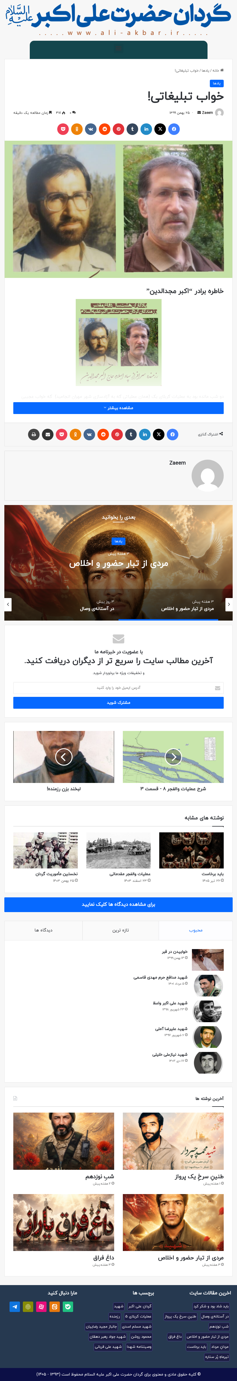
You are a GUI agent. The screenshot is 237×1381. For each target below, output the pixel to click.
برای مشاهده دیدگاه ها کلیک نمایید (118, 904)
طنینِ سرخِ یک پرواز (199, 1177)
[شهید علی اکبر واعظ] (208, 1011)
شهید (118, 1306)
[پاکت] (63, 129)
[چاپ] (34, 434)
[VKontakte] (91, 129)
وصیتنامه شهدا (139, 1347)
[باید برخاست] (191, 850)
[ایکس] (160, 129)
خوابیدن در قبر (175, 952)
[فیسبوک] (174, 129)
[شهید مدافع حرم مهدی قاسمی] (208, 985)
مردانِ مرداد (220, 1347)
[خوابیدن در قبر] (208, 960)
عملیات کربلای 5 (138, 1316)
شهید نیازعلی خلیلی (170, 1054)
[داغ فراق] (63, 1222)
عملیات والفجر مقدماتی (130, 874)
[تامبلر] (132, 129)
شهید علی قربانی (108, 1347)
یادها (205, 70)
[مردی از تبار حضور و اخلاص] (173, 1222)
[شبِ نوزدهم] (63, 1141)
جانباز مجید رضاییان (101, 1326)
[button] (118, 48)
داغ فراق (103, 1258)
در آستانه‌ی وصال (118, 563)
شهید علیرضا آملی (171, 1029)
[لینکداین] (146, 129)
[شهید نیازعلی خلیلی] (208, 1063)
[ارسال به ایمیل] (199, 113)
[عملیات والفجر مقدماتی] (118, 850)
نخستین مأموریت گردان (57, 874)
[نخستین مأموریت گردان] (45, 850)
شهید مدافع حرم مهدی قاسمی (161, 977)
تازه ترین (120, 930)
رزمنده (115, 1316)
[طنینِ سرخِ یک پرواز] (173, 1141)
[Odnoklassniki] (77, 129)
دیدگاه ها (43, 930)
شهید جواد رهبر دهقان (108, 1336)
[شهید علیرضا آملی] (208, 1037)
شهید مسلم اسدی (136, 1326)
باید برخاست (213, 874)
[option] (118, 563)
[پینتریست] (118, 129)
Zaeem (207, 113)
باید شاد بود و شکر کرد (211, 1306)
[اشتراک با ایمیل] (47, 434)
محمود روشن (141, 1336)
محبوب (196, 930)
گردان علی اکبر (140, 1306)
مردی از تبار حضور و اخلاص (191, 1258)
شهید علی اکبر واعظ (170, 1003)
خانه (216, 70)
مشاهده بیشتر (119, 408)
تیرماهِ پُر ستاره (217, 1357)
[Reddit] (104, 129)
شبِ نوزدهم (99, 1177)
